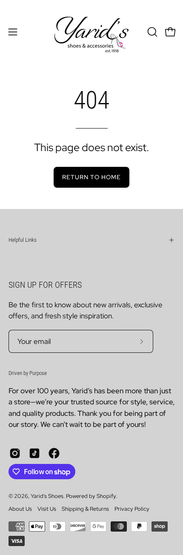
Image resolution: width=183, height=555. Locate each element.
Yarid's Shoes (47, 496)
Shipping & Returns (85, 508)
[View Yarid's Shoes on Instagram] (15, 453)
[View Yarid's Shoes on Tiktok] (34, 453)
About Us (20, 508)
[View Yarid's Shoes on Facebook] (54, 453)
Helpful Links (23, 240)
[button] (151, 32)
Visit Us (46, 508)
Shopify (106, 496)
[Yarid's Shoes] (91, 31)
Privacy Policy (131, 508)
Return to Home (91, 177)
